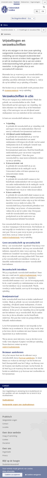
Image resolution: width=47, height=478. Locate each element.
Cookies (5, 440)
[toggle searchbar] (44, 7)
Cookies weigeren (34, 475)
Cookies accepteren (12, 475)
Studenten (17, 2)
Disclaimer (6, 443)
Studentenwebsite (7, 30)
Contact (5, 424)
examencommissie (11, 90)
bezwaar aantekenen (27, 358)
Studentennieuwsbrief (10, 464)
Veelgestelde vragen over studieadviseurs (18, 404)
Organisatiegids (35, 2)
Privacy (5, 455)
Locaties (5, 427)
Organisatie (6, 452)
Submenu (7, 34)
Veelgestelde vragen (9, 420)
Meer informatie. (8, 471)
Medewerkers (25, 2)
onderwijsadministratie (11, 237)
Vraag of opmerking (9, 436)
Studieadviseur (8, 400)
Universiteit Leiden (6, 2)
